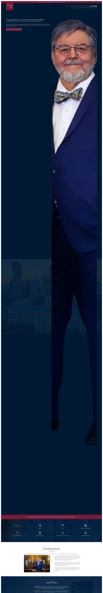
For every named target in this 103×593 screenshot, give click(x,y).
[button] (102, 587)
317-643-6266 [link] (93, 6)
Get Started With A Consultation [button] (14, 29)
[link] (10, 5)
